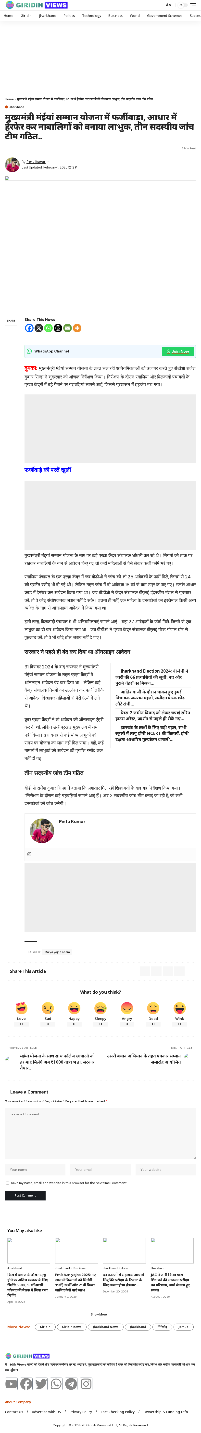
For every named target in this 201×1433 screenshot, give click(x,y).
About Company (18, 1401)
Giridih (45, 1327)
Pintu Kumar (36, 162)
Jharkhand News (105, 1327)
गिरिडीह (162, 1327)
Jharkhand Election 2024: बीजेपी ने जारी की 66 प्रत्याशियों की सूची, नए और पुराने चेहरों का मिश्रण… (151, 677)
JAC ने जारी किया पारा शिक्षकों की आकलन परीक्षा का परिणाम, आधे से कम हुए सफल (170, 1282)
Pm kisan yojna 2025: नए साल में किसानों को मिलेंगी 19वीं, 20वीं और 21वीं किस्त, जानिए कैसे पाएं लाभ (75, 1282)
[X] (39, 328)
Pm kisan (80, 1268)
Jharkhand (17, 106)
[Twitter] (41, 1384)
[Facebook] (29, 328)
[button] (159, 5)
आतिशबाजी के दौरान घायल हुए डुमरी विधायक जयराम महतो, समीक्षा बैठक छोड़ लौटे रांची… (150, 698)
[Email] (17, 149)
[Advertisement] (100, 57)
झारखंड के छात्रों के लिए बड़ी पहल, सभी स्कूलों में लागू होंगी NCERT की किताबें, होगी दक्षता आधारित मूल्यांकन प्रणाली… (152, 733)
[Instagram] (29, 854)
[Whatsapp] (48, 328)
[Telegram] (71, 1384)
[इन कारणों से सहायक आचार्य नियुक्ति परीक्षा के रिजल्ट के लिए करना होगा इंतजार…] (124, 1251)
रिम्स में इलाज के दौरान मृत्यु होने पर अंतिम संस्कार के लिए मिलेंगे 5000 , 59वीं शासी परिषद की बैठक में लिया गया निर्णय (27, 1285)
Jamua (183, 1327)
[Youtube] (11, 1384)
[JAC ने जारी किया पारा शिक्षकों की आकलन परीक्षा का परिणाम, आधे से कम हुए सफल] (172, 1251)
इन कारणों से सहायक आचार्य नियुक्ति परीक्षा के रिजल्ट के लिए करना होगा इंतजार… (123, 1279)
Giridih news (71, 1327)
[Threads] (58, 328)
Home (9, 99)
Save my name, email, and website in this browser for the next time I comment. (69, 1183)
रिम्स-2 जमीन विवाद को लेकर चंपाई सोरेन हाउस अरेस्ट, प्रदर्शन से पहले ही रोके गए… (152, 716)
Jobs (124, 1268)
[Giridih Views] (37, 5)
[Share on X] (8, 149)
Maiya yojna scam (57, 952)
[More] (77, 328)
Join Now (180, 351)
